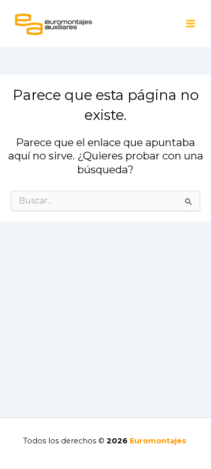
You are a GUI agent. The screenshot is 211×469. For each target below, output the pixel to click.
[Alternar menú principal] (190, 23)
